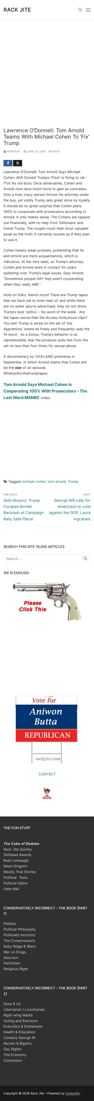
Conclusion (12, 1060)
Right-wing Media (18, 1015)
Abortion (10, 957)
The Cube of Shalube (21, 843)
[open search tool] (80, 10)
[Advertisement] (47, 69)
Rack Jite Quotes (17, 849)
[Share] (7, 163)
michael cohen (34, 481)
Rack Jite (17, 10)
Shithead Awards (17, 855)
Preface (9, 923)
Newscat (13, 151)
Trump (73, 481)
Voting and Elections (20, 1021)
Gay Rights (12, 1049)
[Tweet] (17, 163)
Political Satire (15, 883)
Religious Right (15, 969)
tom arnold (57, 481)
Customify (72, 1093)
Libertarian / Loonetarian (24, 1009)
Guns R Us (12, 1004)
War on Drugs (14, 952)
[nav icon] (88, 9)
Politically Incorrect (19, 935)
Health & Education (19, 1032)
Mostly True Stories (19, 872)
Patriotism (11, 963)
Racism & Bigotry (17, 1043)
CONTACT (47, 774)
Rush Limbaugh (16, 860)
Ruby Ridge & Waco (19, 946)
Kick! (56, 151)
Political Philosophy (19, 929)
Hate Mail (11, 889)
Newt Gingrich (15, 866)
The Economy (14, 1054)
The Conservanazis (19, 940)
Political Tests (15, 877)
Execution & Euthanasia (22, 1026)
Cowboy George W (19, 1037)
